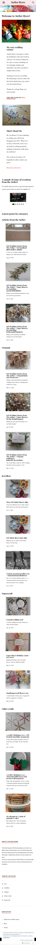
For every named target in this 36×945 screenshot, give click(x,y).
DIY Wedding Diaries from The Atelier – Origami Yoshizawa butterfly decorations (16, 457)
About (6, 927)
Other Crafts (8, 896)
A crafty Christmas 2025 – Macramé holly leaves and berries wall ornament (16, 776)
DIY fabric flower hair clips (16, 538)
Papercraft (7, 900)
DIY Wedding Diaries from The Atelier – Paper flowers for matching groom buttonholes (17, 288)
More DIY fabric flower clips (17, 502)
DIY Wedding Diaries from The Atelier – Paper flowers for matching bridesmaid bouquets (17, 329)
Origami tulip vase (16, 193)
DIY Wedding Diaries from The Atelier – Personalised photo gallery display (16, 248)
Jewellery (7, 888)
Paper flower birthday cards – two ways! (17, 656)
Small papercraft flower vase (17, 693)
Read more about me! (14, 168)
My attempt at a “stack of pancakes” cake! (15, 817)
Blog (5, 923)
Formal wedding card (14, 620)
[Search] (31, 2)
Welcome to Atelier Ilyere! (11, 919)
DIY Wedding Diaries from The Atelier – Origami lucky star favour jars (17, 375)
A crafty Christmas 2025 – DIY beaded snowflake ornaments (17, 736)
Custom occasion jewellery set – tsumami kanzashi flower (17, 575)
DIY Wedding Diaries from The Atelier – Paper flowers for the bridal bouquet (17, 417)
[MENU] (4, 2)
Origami (6, 892)
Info (5, 884)
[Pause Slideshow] (22, 197)
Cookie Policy (6, 937)
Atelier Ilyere (18, 2)
